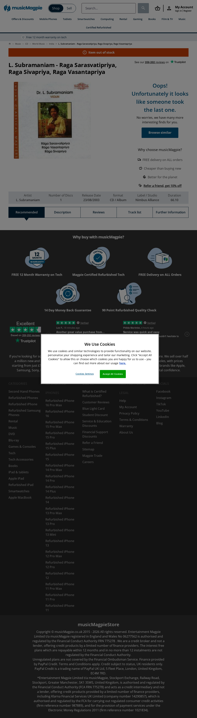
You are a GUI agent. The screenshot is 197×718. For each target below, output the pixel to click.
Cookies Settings (85, 373)
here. (122, 363)
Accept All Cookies (113, 374)
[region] (100, 359)
